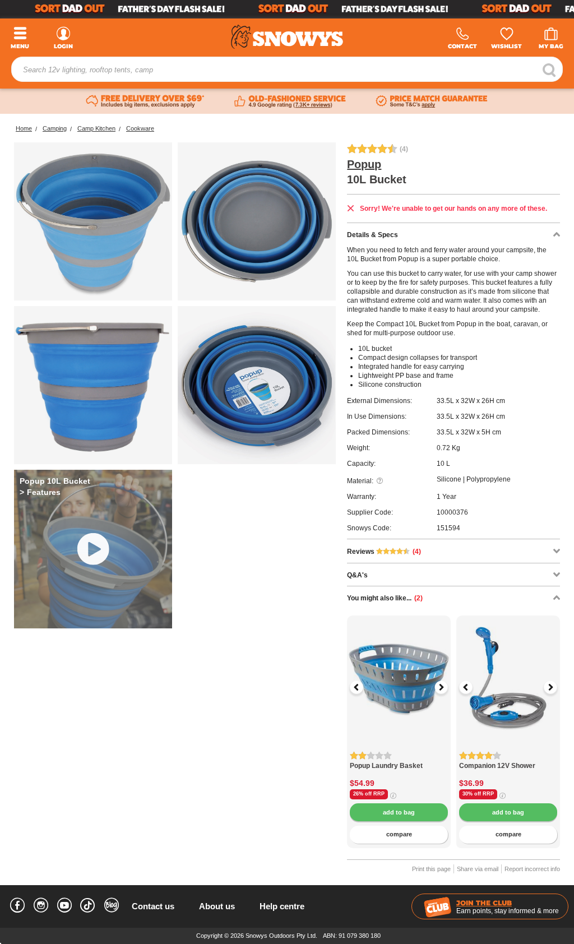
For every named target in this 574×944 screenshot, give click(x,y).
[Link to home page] (287, 37)
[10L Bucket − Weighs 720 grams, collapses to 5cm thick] (257, 385)
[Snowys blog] (112, 907)
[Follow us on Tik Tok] (88, 902)
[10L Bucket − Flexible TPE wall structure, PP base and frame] (93, 385)
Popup (364, 164)
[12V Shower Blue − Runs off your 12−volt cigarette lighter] (508, 756)
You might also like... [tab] (385, 598)
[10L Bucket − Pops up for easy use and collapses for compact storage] (93, 221)
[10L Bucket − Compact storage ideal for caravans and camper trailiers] (257, 221)
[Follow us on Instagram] (41, 907)
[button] (364, 687)
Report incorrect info (532, 869)
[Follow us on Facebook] (17, 907)
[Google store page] (290, 101)
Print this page (431, 869)
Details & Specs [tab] (372, 235)
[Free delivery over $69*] (145, 101)
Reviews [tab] (384, 552)
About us (217, 906)
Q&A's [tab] (357, 575)
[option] (399, 667)
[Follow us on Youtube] (64, 907)
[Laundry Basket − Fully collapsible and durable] (399, 756)
